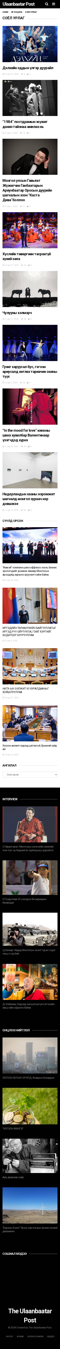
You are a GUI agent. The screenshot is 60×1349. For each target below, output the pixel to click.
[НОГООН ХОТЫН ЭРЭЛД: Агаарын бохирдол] (30, 1055)
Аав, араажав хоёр (13, 1177)
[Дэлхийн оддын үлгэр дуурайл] (30, 44)
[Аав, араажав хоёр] (30, 1156)
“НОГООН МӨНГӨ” (13, 1128)
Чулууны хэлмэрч (17, 313)
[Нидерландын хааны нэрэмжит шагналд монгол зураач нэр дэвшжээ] (30, 470)
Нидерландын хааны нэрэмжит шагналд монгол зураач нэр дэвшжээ (28, 499)
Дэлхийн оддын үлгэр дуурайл (27, 68)
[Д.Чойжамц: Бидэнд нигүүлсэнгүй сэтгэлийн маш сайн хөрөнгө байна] (30, 982)
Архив (20, 1336)
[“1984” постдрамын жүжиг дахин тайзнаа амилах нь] (30, 98)
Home (5, 12)
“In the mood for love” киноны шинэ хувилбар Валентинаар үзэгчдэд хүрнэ (26, 435)
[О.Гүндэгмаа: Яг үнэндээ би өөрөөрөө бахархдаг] (30, 877)
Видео (50, 1336)
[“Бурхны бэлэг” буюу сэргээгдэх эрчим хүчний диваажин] (30, 1205)
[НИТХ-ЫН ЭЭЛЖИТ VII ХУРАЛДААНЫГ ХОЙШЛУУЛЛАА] (30, 666)
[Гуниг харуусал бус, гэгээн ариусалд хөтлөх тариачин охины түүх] (30, 343)
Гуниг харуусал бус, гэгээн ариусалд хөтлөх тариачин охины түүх (29, 372)
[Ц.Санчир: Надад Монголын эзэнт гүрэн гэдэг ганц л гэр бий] (30, 929)
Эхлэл (9, 1336)
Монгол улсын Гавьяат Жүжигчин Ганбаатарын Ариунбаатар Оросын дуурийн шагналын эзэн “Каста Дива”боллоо (27, 190)
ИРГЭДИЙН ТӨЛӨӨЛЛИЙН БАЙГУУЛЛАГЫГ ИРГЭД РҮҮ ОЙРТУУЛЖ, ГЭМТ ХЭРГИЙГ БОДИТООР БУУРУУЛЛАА (29, 631)
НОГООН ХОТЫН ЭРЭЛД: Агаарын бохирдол (28, 1077)
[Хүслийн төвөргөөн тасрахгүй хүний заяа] (30, 230)
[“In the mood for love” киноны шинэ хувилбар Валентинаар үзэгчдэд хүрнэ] (30, 406)
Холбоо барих (36, 1336)
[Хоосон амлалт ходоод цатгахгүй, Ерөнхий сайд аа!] (30, 723)
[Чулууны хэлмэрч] (30, 289)
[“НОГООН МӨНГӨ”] (30, 1106)
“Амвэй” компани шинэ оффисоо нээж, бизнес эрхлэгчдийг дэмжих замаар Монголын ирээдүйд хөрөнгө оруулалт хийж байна (29, 571)
